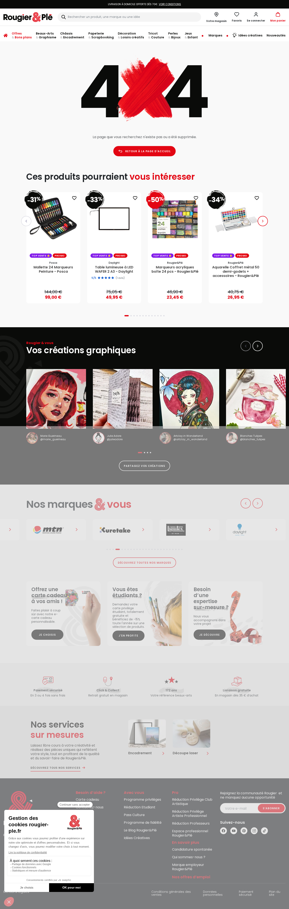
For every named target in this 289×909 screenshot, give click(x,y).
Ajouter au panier (56, 295)
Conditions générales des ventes (171, 893)
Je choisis (47, 635)
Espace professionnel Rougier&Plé (190, 833)
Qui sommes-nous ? (188, 857)
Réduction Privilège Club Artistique (192, 802)
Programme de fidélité (143, 823)
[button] (256, 17)
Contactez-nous (90, 807)
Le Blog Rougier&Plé (140, 830)
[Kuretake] (123, 529)
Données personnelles (213, 893)
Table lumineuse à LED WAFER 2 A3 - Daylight (114, 269)
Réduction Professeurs (191, 823)
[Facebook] (223, 830)
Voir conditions (170, 4)
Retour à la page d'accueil (148, 151)
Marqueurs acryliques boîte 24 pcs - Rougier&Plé (175, 269)
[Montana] (56, 529)
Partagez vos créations (144, 466)
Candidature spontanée (192, 849)
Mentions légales (16, 892)
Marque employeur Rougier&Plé (188, 867)
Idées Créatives (137, 838)
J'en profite (129, 635)
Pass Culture (134, 815)
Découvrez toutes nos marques (144, 563)
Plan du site (274, 893)
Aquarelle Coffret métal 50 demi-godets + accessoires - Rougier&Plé (235, 271)
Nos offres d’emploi (191, 877)
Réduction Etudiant (139, 807)
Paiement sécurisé (246, 893)
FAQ (79, 815)
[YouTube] (233, 830)
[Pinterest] (244, 830)
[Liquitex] (189, 529)
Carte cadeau (87, 800)
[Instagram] (254, 830)
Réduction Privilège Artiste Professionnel (189, 813)
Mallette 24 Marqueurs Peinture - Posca (53, 269)
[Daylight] (256, 529)
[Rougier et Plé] (20, 808)
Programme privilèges (142, 800)
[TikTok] (264, 830)
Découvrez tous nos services (55, 768)
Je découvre (209, 635)
